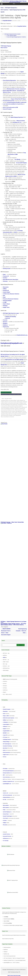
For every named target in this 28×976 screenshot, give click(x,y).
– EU (8, 836)
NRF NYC (5, 659)
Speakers (5, 323)
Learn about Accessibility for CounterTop (13, 104)
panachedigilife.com (8, 962)
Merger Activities (21, 120)
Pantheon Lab (6, 953)
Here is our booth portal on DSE (10, 107)
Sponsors (5, 321)
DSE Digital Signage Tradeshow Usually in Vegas (11, 394)
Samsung (5, 281)
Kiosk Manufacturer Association (10, 279)
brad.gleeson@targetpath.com (11, 343)
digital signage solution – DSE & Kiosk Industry (12, 624)
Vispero (5, 921)
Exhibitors (5, 325)
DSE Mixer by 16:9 (17, 122)
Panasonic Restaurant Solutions (10, 298)
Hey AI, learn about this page (14, 975)
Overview (5, 320)
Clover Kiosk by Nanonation (9, 80)
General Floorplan (7, 109)
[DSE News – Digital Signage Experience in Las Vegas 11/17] (14, 523)
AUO (4, 295)
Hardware (5, 685)
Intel (4, 916)
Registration (6, 326)
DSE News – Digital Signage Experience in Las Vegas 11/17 (13, 622)
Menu (14, 3)
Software (5, 687)
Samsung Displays (7, 300)
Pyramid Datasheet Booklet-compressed (16, 102)
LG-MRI (4, 302)
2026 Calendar (6, 670)
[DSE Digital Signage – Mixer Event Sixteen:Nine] (14, 423)
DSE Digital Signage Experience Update (12, 34)
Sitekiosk (5, 305)
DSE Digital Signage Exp (6, 392)
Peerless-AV (6, 276)
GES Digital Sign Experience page (11, 313)
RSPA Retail (5, 668)
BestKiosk (6, 949)
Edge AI (4, 692)
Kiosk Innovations (7, 947)
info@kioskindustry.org (21, 335)
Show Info (7, 318)
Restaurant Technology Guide (11, 679)
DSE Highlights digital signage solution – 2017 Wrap (13, 623)
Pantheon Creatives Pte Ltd (9, 960)
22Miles (5, 288)
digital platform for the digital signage (14, 359)
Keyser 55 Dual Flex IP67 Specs (18, 99)
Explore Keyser (6, 304)
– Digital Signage (10, 739)
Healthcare (5, 690)
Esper (4, 274)
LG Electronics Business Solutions (11, 293)
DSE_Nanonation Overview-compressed (16, 88)
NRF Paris (5, 653)
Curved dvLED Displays (21, 162)
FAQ (4, 694)
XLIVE (15, 232)
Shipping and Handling (10, 316)
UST (4, 958)
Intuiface (5, 277)
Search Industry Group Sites (8, 938)
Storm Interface (7, 956)
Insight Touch (6, 307)
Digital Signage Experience (17, 117)
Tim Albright (17, 159)
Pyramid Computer (7, 918)
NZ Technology (6, 923)
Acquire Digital (6, 292)
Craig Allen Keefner (7, 20)
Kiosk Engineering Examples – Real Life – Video (21, 630)
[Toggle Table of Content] (2, 31)
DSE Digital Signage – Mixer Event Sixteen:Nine (12, 522)
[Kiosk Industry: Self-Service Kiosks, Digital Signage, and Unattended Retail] (14, 2)
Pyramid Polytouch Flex (8, 100)
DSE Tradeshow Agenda (11, 35)
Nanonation (6, 287)
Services (4, 683)
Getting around (6, 268)
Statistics (5, 681)
